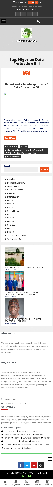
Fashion (10, 204)
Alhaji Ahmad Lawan (14, 150)
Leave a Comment (14, 156)
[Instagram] (41, 465)
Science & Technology (16, 235)
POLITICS (11, 228)
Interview (11, 218)
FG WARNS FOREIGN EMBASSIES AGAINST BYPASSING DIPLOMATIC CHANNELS (23, 293)
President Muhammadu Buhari (25, 153)
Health (10, 214)
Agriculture (11, 179)
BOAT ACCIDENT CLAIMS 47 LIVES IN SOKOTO (25, 267)
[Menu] (26, 459)
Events (10, 200)
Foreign (10, 207)
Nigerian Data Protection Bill (34, 150)
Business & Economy (16, 183)
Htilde (25, 146)
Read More (10, 138)
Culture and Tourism (15, 186)
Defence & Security (15, 190)
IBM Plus (26, 475)
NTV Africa (8, 153)
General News (12, 146)
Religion (10, 232)
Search (7, 166)
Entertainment (13, 197)
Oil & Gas (11, 225)
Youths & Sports (14, 239)
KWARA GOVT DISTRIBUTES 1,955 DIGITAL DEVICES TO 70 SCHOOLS (23, 320)
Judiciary (10, 221)
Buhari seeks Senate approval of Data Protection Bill (26, 85)
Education (11, 193)
